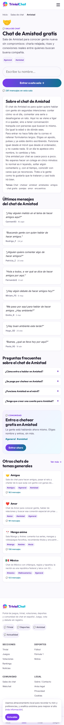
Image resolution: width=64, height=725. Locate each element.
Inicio (5, 14)
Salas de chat (17, 14)
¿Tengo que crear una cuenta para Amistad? (29, 401)
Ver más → (56, 462)
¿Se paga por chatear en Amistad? (24, 381)
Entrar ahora (16, 447)
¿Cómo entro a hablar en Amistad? (24, 371)
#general (8, 60)
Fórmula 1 (38, 654)
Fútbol (37, 649)
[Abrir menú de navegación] (58, 4)
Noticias (6, 668)
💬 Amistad (39, 627)
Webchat (7, 686)
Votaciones (8, 659)
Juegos (6, 654)
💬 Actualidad (11, 634)
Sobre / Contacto (42, 681)
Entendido (12, 717)
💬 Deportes (23, 627)
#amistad (20, 60)
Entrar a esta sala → (32, 83)
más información (14, 709)
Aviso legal (39, 686)
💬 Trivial (8, 627)
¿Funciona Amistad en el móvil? (22, 391)
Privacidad (39, 691)
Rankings (7, 663)
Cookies (38, 695)
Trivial (5, 649)
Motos (37, 659)
